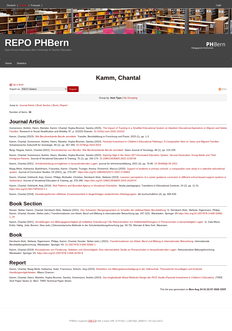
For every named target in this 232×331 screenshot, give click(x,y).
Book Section (44, 105)
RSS (224, 89)
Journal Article (26, 105)
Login (218, 5)
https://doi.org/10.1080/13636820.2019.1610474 (110, 180)
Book (55, 105)
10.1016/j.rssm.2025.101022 (109, 131)
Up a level (18, 84)
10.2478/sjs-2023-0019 (88, 145)
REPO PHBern (37, 42)
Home (8, 63)
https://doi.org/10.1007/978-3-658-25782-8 (60, 253)
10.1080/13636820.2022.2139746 (118, 158)
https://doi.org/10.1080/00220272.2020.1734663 (104, 172)
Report (63, 105)
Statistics (21, 63)
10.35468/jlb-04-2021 (165, 163)
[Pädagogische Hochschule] (211, 45)
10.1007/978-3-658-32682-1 (80, 244)
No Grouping (130, 97)
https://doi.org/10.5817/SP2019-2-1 (28, 189)
